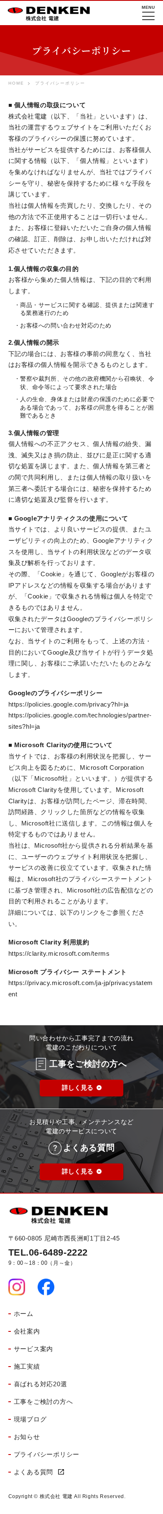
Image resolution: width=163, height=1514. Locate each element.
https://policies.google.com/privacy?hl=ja (68, 704)
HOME (16, 83)
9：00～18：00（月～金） (48, 1256)
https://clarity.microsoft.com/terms (59, 953)
